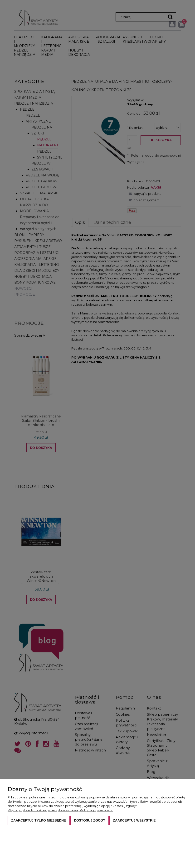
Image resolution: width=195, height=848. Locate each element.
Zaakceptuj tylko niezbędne (38, 820)
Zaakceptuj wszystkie (134, 820)
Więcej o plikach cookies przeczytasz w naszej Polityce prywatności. (60, 810)
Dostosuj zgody (89, 820)
